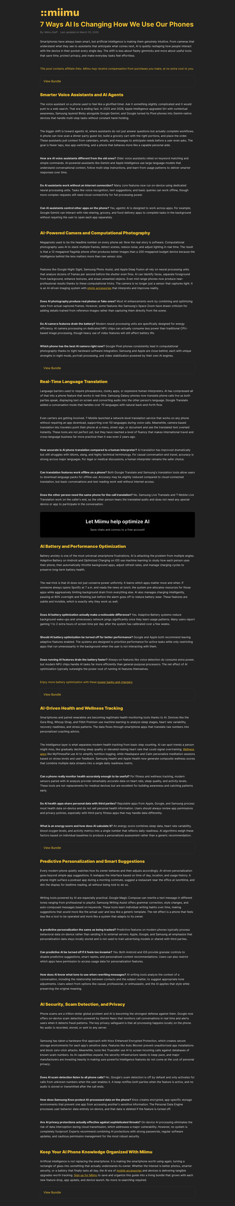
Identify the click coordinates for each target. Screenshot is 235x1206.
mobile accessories (129, 1170)
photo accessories (99, 288)
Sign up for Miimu (85, 1175)
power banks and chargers (115, 682)
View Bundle (52, 81)
